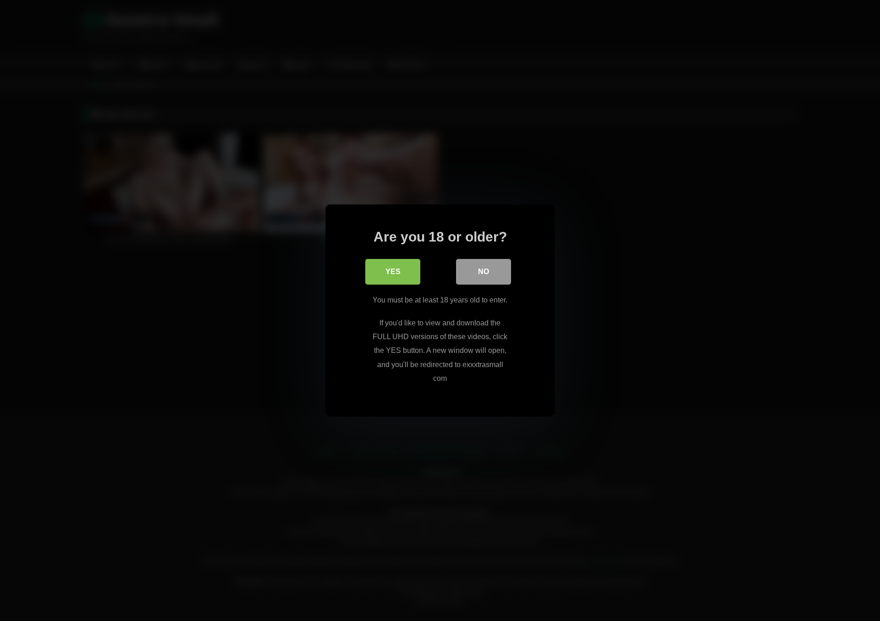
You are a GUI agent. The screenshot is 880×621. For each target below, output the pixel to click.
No (483, 271)
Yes (393, 271)
